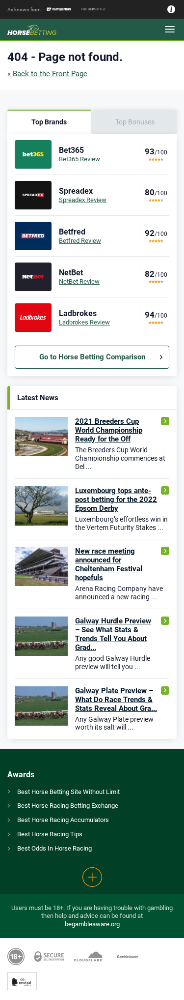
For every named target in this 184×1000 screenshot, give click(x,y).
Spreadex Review (82, 200)
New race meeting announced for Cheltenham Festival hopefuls (108, 564)
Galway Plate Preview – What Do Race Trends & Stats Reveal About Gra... (116, 699)
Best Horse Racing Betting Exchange (67, 805)
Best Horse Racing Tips (49, 834)
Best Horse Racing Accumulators (63, 820)
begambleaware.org (92, 924)
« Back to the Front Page (47, 73)
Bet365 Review (79, 159)
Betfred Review (80, 240)
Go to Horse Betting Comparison (92, 357)
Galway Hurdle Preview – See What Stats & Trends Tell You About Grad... (113, 634)
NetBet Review (79, 281)
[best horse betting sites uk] (41, 30)
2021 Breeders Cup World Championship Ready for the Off (108, 430)
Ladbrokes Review (84, 322)
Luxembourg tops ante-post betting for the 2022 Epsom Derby (116, 499)
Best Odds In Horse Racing (54, 848)
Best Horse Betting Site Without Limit (68, 791)
